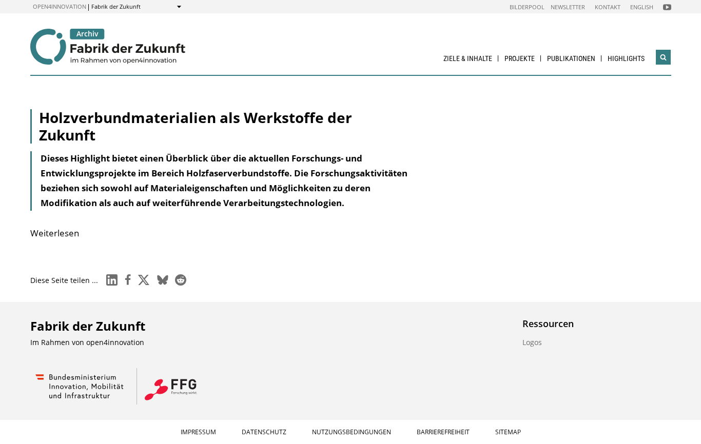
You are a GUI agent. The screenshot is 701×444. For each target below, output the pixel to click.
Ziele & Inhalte (467, 58)
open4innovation (59, 6)
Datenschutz (264, 432)
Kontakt (607, 7)
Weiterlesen (54, 233)
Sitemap (508, 432)
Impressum (198, 432)
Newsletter (568, 7)
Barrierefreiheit (443, 432)
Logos (532, 342)
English (641, 7)
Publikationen (571, 58)
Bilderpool (527, 7)
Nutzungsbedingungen (351, 432)
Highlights (626, 58)
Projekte (519, 58)
